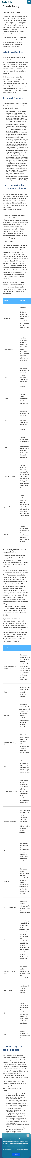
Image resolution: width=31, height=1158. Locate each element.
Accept (16, 1154)
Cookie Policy (15, 1150)
